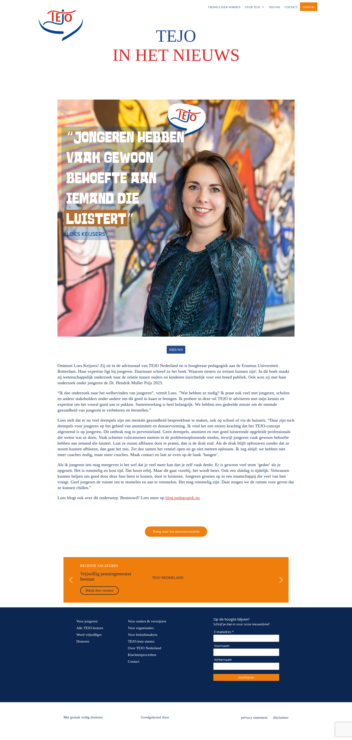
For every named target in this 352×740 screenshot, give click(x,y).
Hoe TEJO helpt (173, 17)
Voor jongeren (132, 17)
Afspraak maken (269, 17)
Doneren (82, 641)
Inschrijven (246, 677)
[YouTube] (123, 690)
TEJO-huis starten (141, 641)
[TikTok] (109, 690)
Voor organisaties (141, 628)
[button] (176, 580)
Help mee (239, 17)
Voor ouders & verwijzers (147, 621)
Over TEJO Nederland (144, 648)
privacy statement (254, 717)
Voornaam (221, 646)
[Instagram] (82, 690)
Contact (291, 7)
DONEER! (308, 7)
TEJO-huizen (205, 17)
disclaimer (281, 717)
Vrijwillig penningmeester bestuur (105, 576)
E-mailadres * (224, 632)
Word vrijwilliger (89, 635)
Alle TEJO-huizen (89, 628)
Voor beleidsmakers (142, 635)
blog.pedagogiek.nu (182, 497)
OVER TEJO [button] (252, 7)
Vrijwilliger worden (224, 7)
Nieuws (274, 7)
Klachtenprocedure (142, 655)
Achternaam (223, 659)
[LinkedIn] (96, 690)
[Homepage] (61, 9)
